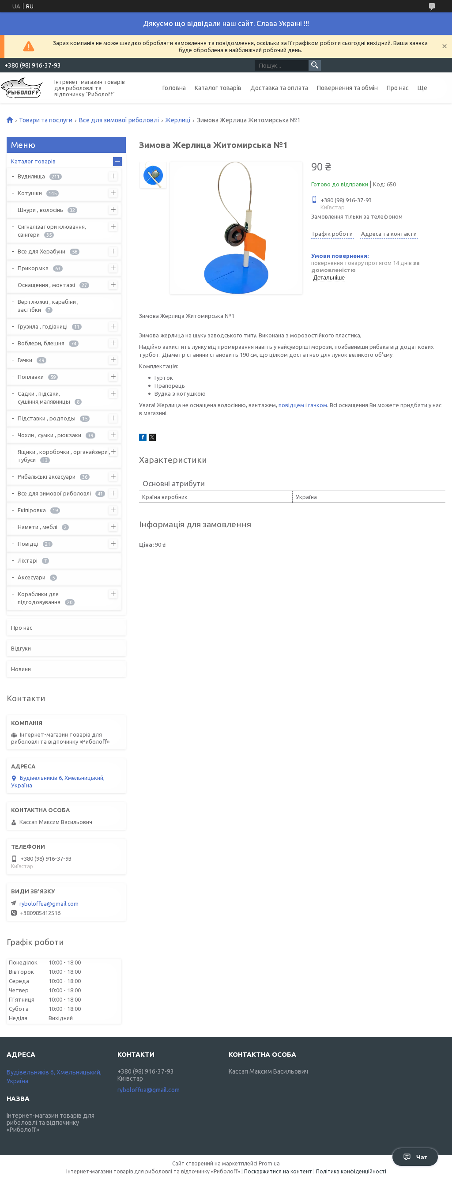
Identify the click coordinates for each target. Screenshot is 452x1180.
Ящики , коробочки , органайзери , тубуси (64, 456)
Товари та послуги (45, 120)
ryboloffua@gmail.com (49, 903)
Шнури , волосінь (40, 210)
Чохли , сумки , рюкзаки (49, 435)
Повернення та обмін (347, 87)
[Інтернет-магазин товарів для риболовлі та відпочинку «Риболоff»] (22, 87)
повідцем (291, 405)
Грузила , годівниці (43, 326)
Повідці (28, 544)
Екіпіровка (32, 510)
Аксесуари (31, 577)
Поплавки (31, 377)
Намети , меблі (37, 527)
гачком (317, 405)
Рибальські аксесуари (46, 476)
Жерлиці (177, 120)
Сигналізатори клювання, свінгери (52, 230)
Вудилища (31, 176)
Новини (21, 669)
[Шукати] (315, 65)
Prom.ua (269, 1163)
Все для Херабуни (41, 251)
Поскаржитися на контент (278, 1171)
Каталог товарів (218, 87)
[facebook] (143, 438)
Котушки (30, 193)
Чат (421, 1157)
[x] (152, 438)
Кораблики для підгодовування (39, 598)
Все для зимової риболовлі (119, 120)
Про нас (398, 87)
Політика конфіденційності (351, 1171)
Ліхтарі (28, 560)
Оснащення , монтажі (46, 285)
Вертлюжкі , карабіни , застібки (48, 306)
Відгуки (21, 648)
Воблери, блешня (41, 343)
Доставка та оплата (279, 87)
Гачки (25, 360)
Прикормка (33, 268)
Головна (174, 87)
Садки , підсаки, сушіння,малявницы (44, 397)
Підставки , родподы (46, 418)
